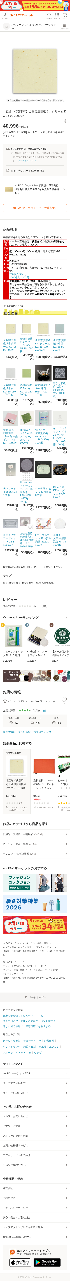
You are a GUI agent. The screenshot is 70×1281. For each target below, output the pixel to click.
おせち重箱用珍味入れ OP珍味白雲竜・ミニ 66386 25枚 (27, 540)
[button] (65, 121)
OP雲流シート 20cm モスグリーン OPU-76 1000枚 (27, 436)
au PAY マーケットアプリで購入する (35, 207)
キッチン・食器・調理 (37, 943)
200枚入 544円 (17, 274)
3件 (44, 710)
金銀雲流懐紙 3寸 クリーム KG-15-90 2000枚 (26, 345)
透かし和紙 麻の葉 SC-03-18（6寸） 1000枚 (59, 390)
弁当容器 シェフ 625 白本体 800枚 (43, 492)
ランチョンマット (44, 947)
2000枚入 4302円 (19, 277)
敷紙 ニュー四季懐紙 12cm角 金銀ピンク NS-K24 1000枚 (10, 436)
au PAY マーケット (12, 943)
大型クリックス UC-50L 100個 (10, 492)
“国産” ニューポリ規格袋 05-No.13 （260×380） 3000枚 (42, 436)
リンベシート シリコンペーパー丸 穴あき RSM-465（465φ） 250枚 (26, 492)
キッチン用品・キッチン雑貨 (17, 947)
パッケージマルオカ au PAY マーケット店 (23, 966)
